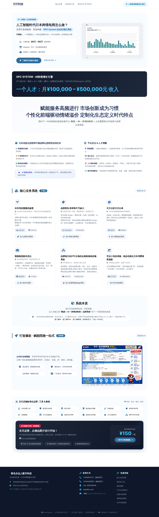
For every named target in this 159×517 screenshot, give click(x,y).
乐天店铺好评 (112, 415)
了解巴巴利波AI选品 (30, 60)
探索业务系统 (49, 60)
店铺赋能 (24, 415)
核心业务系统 (122, 478)
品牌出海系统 (122, 494)
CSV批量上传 (25, 408)
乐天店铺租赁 (47, 415)
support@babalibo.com (97, 493)
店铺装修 (110, 408)
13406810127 (88, 477)
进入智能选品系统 (117, 236)
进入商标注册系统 (72, 236)
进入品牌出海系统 (26, 236)
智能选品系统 (122, 498)
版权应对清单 (68, 415)
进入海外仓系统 (25, 283)
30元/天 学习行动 (84, 4)
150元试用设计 (122, 490)
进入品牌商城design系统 (75, 283)
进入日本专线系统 (116, 283)
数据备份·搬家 (90, 408)
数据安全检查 (47, 408)
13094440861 (88, 481)
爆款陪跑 (120, 486)
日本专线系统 (122, 502)
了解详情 (140, 336)
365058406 (91, 485)
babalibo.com (88, 489)
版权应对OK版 (91, 415)
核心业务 (58, 4)
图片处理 (67, 408)
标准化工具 (70, 4)
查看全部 (140, 191)
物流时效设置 (133, 408)
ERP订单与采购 (134, 415)
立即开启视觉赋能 (123, 440)
